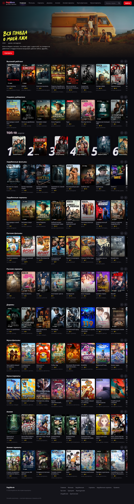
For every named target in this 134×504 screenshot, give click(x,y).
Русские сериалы (14, 269)
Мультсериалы (95, 3)
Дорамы (49, 3)
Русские (63, 491)
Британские (74, 494)
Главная (23, 3)
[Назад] (122, 61)
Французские (80, 491)
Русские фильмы (14, 233)
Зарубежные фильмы (17, 162)
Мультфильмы (82, 3)
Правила (116, 487)
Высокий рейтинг (15, 61)
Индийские (64, 494)
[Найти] (119, 3)
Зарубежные (79, 487)
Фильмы (32, 3)
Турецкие (71, 491)
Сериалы (41, 3)
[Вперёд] (125, 61)
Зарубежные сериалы (17, 197)
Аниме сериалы (68, 3)
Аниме (57, 3)
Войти (127, 3)
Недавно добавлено (16, 97)
